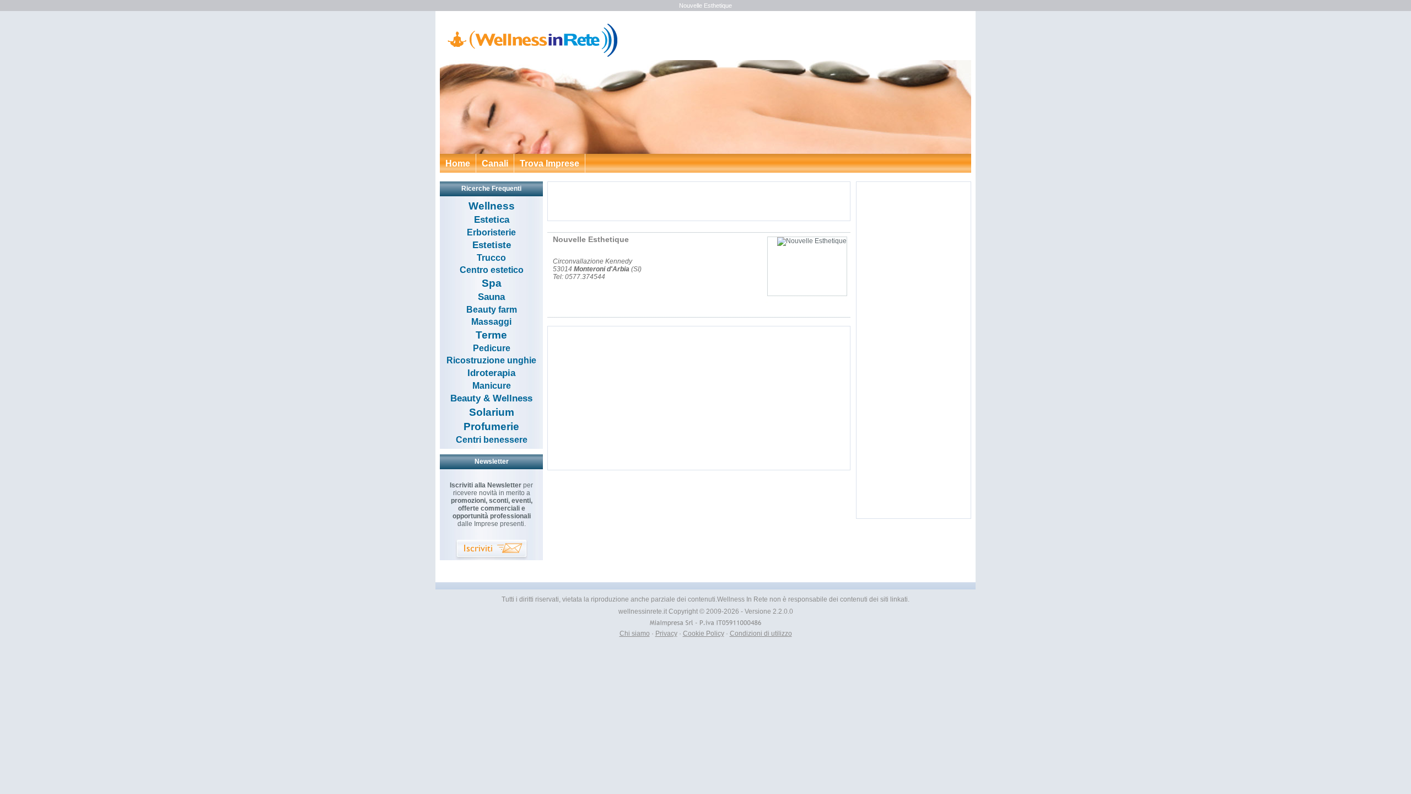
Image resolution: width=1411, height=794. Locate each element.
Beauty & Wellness (491, 398)
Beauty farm (491, 309)
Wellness (491, 206)
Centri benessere (491, 439)
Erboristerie (491, 232)
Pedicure (491, 348)
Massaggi (491, 321)
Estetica (491, 219)
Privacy (666, 633)
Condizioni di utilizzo (761, 633)
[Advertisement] (699, 201)
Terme (491, 335)
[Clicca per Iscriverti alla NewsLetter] (491, 550)
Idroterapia (491, 373)
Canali (495, 163)
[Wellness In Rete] (529, 55)
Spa (492, 283)
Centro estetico (492, 270)
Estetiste (491, 245)
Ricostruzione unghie (491, 360)
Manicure (491, 385)
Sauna (491, 297)
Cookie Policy (703, 633)
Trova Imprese (549, 163)
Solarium (491, 412)
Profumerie (491, 426)
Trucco (491, 257)
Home (457, 163)
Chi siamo (635, 633)
